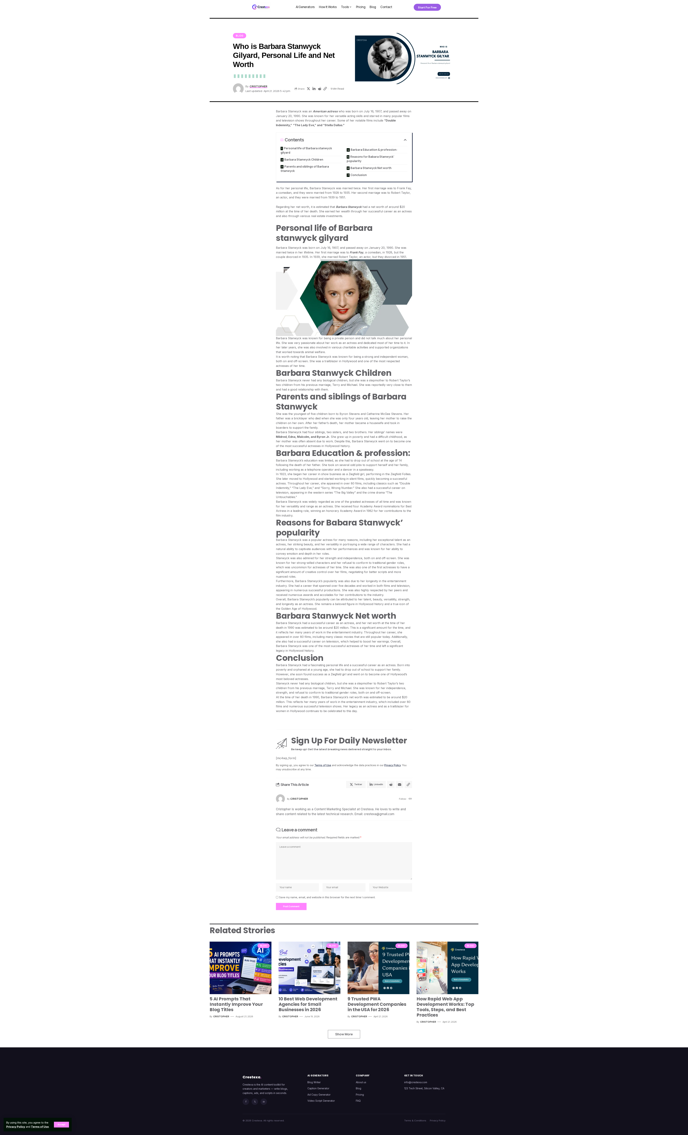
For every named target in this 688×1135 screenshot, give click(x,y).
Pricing (360, 1094)
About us (361, 1082)
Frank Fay (356, 252)
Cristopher (258, 86)
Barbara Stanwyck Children (303, 159)
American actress (325, 111)
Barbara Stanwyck (349, 207)
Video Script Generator (321, 1100)
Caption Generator (318, 1088)
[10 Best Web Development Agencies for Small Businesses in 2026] (309, 968)
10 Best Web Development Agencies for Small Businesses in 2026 (308, 1004)
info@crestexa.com (415, 1082)
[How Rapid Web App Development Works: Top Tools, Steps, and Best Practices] (447, 968)
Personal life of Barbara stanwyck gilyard (306, 150)
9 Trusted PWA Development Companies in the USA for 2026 (377, 1004)
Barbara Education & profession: (374, 150)
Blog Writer (314, 1082)
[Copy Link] (325, 89)
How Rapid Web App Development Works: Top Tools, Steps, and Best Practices (445, 1007)
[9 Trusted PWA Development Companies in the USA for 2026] (378, 968)
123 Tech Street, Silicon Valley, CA (424, 1088)
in (264, 1101)
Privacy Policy (15, 1126)
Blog (239, 35)
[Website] (410, 798)
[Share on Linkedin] (313, 89)
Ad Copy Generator (319, 1094)
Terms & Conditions (415, 1120)
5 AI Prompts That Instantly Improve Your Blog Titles (236, 1004)
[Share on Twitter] (308, 89)
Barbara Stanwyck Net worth (370, 168)
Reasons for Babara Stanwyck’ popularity (370, 159)
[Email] (399, 784)
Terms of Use (40, 1126)
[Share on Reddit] (319, 89)
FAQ (358, 1100)
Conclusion (358, 175)
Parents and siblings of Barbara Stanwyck (305, 169)
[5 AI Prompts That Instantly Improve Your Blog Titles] (240, 968)
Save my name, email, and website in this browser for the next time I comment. (327, 897)
